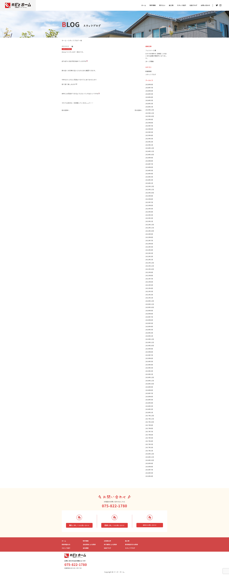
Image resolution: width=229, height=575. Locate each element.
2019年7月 (149, 355)
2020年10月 (149, 307)
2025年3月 (149, 139)
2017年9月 (149, 425)
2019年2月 (149, 371)
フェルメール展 (150, 50)
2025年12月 (149, 110)
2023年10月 (149, 193)
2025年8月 (149, 123)
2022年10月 (149, 231)
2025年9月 (149, 119)
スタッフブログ (150, 74)
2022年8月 (149, 237)
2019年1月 (149, 374)
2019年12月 (149, 339)
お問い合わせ (205, 5)
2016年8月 (149, 466)
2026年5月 (149, 94)
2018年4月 (149, 403)
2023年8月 (149, 199)
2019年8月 (149, 352)
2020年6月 (149, 320)
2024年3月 (149, 177)
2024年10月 (149, 154)
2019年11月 (149, 342)
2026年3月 (149, 100)
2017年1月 (149, 451)
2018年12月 (149, 377)
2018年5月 (149, 400)
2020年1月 (149, 336)
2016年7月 (149, 470)
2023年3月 (149, 215)
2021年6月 (149, 282)
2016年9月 (149, 463)
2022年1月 (149, 259)
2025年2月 (149, 142)
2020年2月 (149, 333)
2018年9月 (149, 387)
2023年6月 (149, 205)
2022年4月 (149, 250)
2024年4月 (149, 173)
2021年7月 (149, 279)
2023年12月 (149, 186)
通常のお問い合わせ (150, 525)
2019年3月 (149, 368)
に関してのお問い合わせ (79, 525)
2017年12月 (149, 415)
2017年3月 (149, 444)
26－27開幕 (149, 61)
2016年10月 (149, 460)
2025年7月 (149, 126)
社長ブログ (193, 5)
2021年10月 (149, 269)
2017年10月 (149, 422)
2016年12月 (149, 454)
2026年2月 (149, 103)
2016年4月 (149, 476)
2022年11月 (149, 228)
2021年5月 (149, 285)
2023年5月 (149, 209)
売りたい (162, 5)
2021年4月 (149, 288)
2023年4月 (149, 212)
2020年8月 (149, 314)
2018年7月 (149, 393)
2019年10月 (149, 345)
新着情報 (148, 71)
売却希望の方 (66, 544)
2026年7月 (149, 88)
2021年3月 (149, 291)
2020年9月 (149, 310)
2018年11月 (149, 381)
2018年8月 (149, 390)
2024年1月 (149, 183)
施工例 (171, 5)
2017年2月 (149, 447)
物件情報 (153, 5)
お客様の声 (107, 541)
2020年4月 (149, 326)
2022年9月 (149, 234)
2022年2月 (149, 256)
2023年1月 (149, 221)
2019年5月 (149, 361)
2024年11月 (149, 151)
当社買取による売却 (89, 544)
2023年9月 (149, 196)
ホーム (143, 5)
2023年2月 (149, 218)
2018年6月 (149, 396)
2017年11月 (149, 419)
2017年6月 (149, 435)
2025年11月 (149, 113)
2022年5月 (149, 247)
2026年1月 (149, 107)
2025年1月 (149, 145)
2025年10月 (149, 116)
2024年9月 (149, 158)
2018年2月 (149, 409)
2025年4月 (149, 135)
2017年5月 (149, 438)
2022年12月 (149, 224)
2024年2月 (149, 180)
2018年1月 (149, 412)
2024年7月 (149, 164)
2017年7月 (149, 431)
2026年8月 (149, 84)
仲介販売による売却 (110, 544)
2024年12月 (149, 148)
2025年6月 (149, 129)
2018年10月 (149, 384)
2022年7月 (149, 240)
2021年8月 (149, 275)
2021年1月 (149, 298)
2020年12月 (149, 301)
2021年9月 (149, 272)
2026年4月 (149, 97)
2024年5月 (149, 170)
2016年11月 (149, 457)
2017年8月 (149, 428)
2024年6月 (149, 167)
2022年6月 (149, 244)
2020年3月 (149, 330)
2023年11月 (149, 189)
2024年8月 (149, 161)
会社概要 (86, 548)
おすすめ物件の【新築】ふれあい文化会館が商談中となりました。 (156, 56)
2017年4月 (149, 441)
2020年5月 (149, 323)
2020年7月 (149, 317)
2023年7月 (149, 202)
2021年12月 (149, 263)
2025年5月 (149, 132)
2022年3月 (149, 253)
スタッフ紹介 (181, 5)
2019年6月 (149, 358)
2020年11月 (149, 304)
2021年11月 (149, 266)
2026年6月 (149, 91)
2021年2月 (149, 295)
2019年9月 (149, 349)
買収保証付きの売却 (131, 544)
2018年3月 (149, 406)
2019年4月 (149, 365)
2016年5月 (149, 473)
